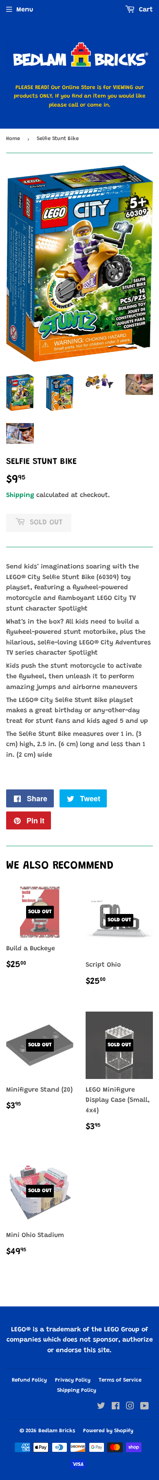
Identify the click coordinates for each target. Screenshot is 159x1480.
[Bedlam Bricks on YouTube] (144, 1407)
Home (13, 138)
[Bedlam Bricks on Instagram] (130, 1407)
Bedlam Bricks (56, 1430)
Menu (24, 10)
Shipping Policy (76, 1390)
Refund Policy (29, 1380)
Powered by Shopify (108, 1430)
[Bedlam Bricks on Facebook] (115, 1407)
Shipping (20, 495)
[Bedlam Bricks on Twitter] (101, 1407)
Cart (145, 10)
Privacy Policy (73, 1380)
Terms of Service (120, 1380)
